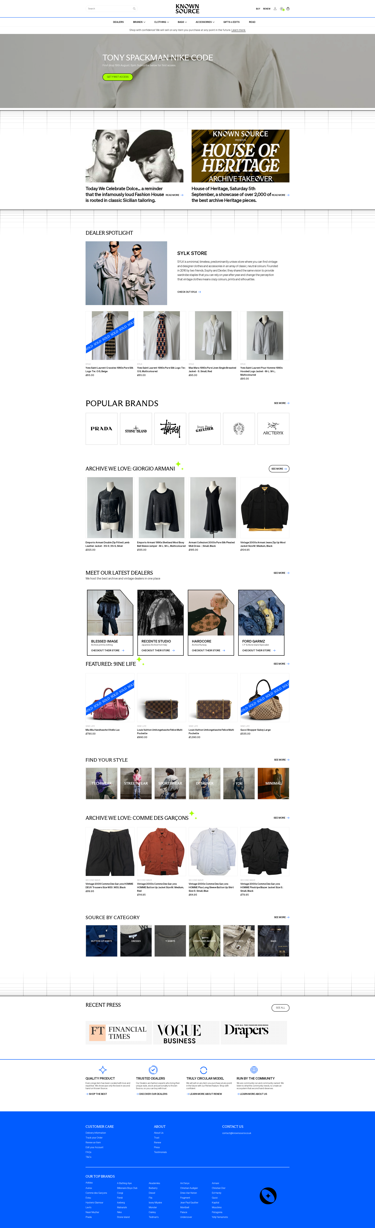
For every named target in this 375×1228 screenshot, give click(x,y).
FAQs (88, 1152)
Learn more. (238, 30)
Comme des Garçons (96, 1193)
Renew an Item (93, 1143)
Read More (173, 195)
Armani (215, 1183)
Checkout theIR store (156, 650)
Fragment (185, 1198)
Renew (157, 1143)
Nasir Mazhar (92, 1212)
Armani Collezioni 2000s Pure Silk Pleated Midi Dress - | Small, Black (212, 544)
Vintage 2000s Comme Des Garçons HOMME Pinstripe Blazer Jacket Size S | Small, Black (261, 887)
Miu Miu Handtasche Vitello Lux (103, 729)
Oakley (152, 1212)
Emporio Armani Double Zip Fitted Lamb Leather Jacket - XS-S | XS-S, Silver (107, 544)
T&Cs (88, 1157)
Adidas (89, 1183)
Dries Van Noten (188, 1193)
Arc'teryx (184, 1183)
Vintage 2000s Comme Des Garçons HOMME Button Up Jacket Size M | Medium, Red (160, 887)
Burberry (153, 1188)
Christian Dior (218, 1188)
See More (280, 403)
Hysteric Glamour (94, 1203)
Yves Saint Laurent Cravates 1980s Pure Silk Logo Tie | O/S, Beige (109, 369)
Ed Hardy (216, 1193)
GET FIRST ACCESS (118, 77)
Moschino (217, 1207)
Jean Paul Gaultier (189, 1203)
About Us (158, 1133)
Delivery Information (96, 1133)
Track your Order (94, 1138)
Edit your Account (94, 1147)
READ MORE (279, 195)
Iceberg (121, 1203)
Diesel (152, 1193)
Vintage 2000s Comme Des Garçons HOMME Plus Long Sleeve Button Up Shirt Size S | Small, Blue (211, 887)
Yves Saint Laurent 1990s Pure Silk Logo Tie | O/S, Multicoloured (161, 369)
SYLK (88, 364)
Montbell (184, 1207)
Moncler (153, 1207)
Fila (150, 1198)
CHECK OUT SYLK (187, 291)
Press (157, 1147)
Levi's (88, 1207)
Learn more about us (253, 1094)
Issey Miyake (155, 1203)
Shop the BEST (98, 1094)
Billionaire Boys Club (127, 1188)
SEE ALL (280, 1008)
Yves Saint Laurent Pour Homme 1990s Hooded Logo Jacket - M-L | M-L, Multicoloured (261, 371)
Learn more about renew (206, 1094)
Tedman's (154, 1217)
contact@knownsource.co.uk (236, 1133)
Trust (156, 1138)
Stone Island (123, 1217)
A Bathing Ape (124, 1183)
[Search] (134, 8)
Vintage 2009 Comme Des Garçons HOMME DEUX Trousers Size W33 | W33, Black (109, 885)
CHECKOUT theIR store (105, 650)
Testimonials (160, 1152)
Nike (119, 1212)
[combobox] (112, 8)
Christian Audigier (189, 1188)
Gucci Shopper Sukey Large (255, 729)
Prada (89, 1217)
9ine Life (90, 726)
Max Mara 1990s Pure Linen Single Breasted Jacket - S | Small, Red (212, 369)
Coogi (120, 1193)
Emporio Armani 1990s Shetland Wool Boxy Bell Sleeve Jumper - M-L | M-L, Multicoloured (161, 544)
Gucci (215, 1198)
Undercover (186, 1217)
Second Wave (93, 880)
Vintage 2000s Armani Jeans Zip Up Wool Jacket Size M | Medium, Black (262, 544)
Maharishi (122, 1207)
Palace (183, 1212)
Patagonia (217, 1212)
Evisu (88, 1198)
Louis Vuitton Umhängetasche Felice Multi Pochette (159, 731)
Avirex (89, 1188)
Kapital (215, 1203)
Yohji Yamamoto (220, 1217)
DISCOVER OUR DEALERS (153, 1094)
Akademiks (154, 1183)
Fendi (120, 1198)
